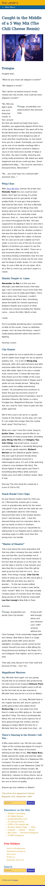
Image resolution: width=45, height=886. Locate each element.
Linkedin (11, 830)
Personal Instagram (29, 833)
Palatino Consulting (16, 813)
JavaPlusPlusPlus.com (17, 819)
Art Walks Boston (15, 816)
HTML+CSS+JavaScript (18, 824)
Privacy (15, 880)
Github (22, 830)
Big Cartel (12, 833)
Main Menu (10, 7)
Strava (32, 830)
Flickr (33, 827)
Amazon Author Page (17, 827)
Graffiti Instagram (16, 835)
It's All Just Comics (16, 822)
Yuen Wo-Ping (13, 189)
